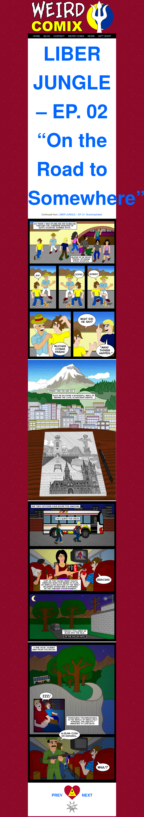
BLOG (47, 36)
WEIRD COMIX (76, 36)
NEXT (87, 795)
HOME (36, 36)
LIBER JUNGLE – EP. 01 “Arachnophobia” (80, 214)
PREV (57, 795)
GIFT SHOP (104, 36)
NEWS (91, 36)
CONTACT (59, 36)
